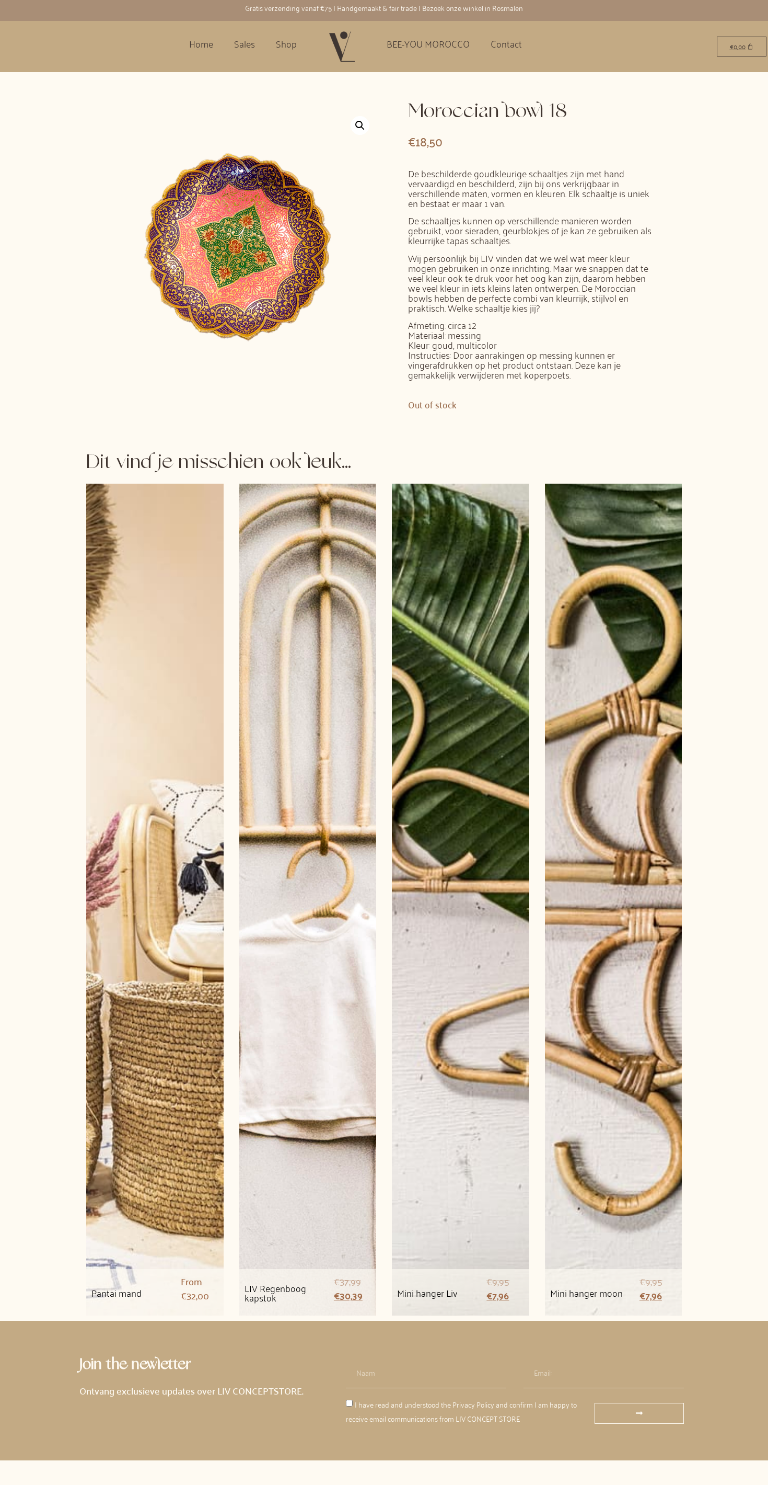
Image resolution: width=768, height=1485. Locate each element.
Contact (506, 43)
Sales (244, 43)
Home (201, 43)
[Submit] (639, 1413)
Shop (286, 43)
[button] (360, 125)
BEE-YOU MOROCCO (428, 43)
